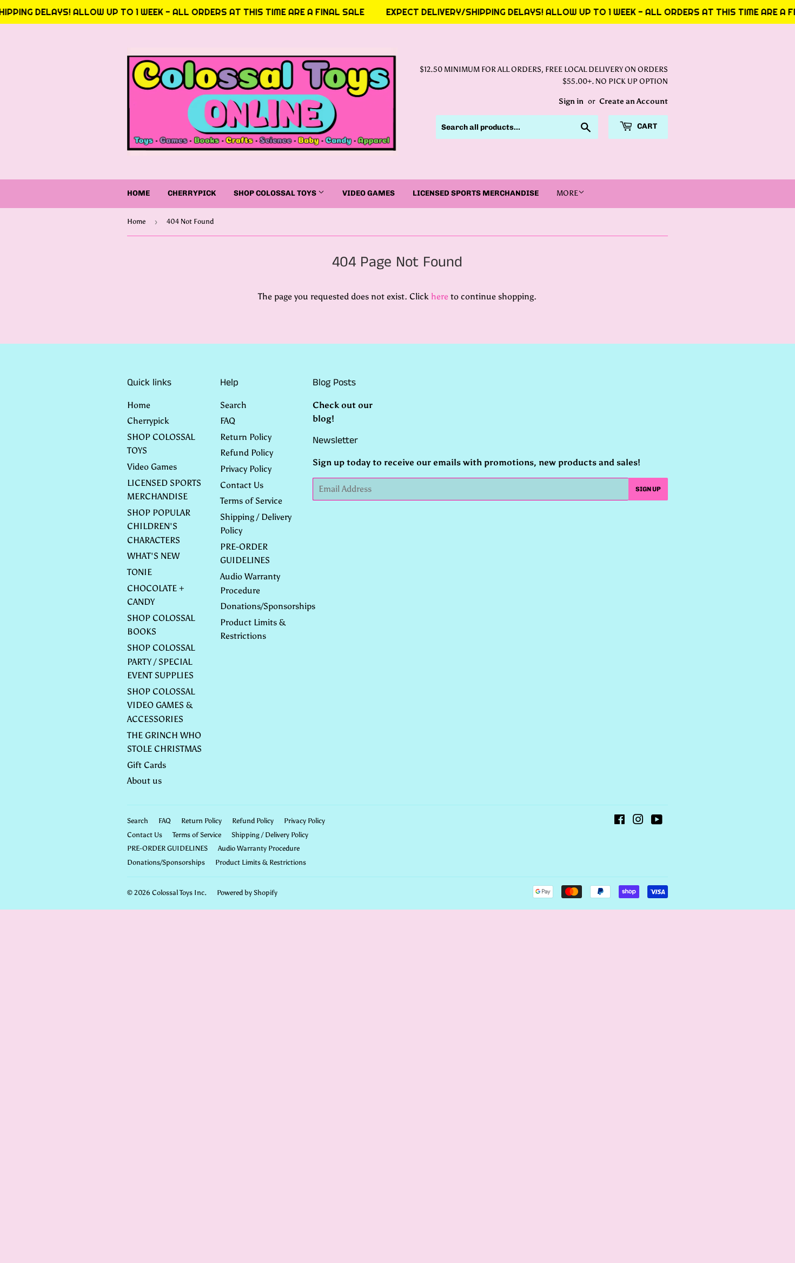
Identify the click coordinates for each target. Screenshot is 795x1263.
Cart (646, 126)
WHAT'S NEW (153, 556)
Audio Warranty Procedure (259, 848)
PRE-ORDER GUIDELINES (167, 848)
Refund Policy (246, 452)
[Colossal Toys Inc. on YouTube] (656, 821)
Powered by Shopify (247, 892)
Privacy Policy (245, 469)
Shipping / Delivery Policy (269, 835)
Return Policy (245, 437)
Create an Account (633, 101)
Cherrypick (192, 193)
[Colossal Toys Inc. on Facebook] (619, 821)
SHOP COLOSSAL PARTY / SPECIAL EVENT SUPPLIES (161, 661)
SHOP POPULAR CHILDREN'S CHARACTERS (158, 526)
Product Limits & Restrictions (260, 862)
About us (144, 781)
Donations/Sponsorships (267, 606)
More (567, 193)
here (439, 296)
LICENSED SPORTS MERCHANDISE (476, 193)
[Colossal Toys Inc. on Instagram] (638, 821)
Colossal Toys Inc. (179, 892)
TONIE (139, 572)
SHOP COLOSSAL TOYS (276, 193)
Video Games (368, 193)
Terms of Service (251, 501)
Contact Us (241, 485)
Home (138, 193)
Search (233, 405)
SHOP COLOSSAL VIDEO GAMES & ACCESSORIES (161, 705)
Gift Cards (146, 765)
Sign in (571, 101)
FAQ (227, 421)
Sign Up (648, 489)
